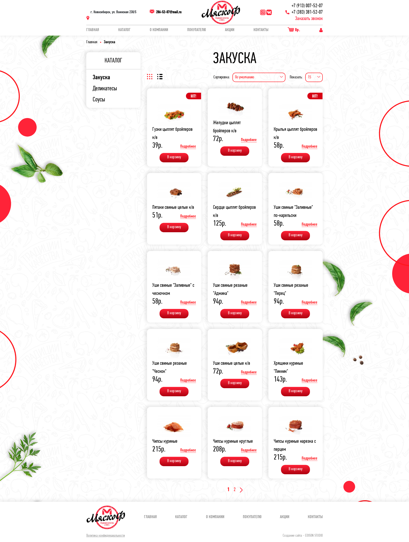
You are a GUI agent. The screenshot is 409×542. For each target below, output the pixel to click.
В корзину (174, 157)
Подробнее (188, 146)
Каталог (124, 30)
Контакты (260, 30)
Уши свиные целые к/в (231, 363)
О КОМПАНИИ (159, 30)
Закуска (101, 78)
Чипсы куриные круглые (233, 441)
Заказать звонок (309, 18)
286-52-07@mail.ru (168, 12)
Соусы (99, 100)
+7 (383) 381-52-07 (307, 12)
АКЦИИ (229, 30)
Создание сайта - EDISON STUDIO (303, 536)
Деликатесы (105, 89)
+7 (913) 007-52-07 (307, 6)
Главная (92, 30)
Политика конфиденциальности (105, 536)
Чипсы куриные (164, 441)
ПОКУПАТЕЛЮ (196, 30)
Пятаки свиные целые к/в (173, 207)
